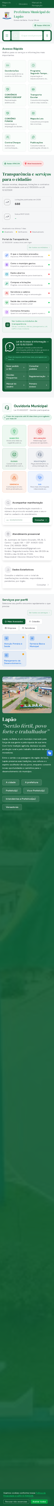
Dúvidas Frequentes (11, 376)
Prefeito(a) (11, 790)
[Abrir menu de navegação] (6, 35)
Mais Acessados (15, 621)
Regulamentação (37, 376)
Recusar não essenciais (16, 1501)
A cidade (11, 782)
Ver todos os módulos (38, 247)
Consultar (39, 520)
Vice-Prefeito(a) (35, 790)
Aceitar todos (39, 1501)
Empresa (12, 628)
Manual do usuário (11, 385)
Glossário (23, 4)
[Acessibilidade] (47, 35)
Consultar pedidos (34, 367)
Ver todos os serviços (38, 613)
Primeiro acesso (33, 385)
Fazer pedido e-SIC (12, 367)
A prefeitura (31, 782)
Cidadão (36, 621)
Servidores (30, 628)
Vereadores (12, 807)
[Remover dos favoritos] (23, 637)
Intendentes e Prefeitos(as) (21, 798)
